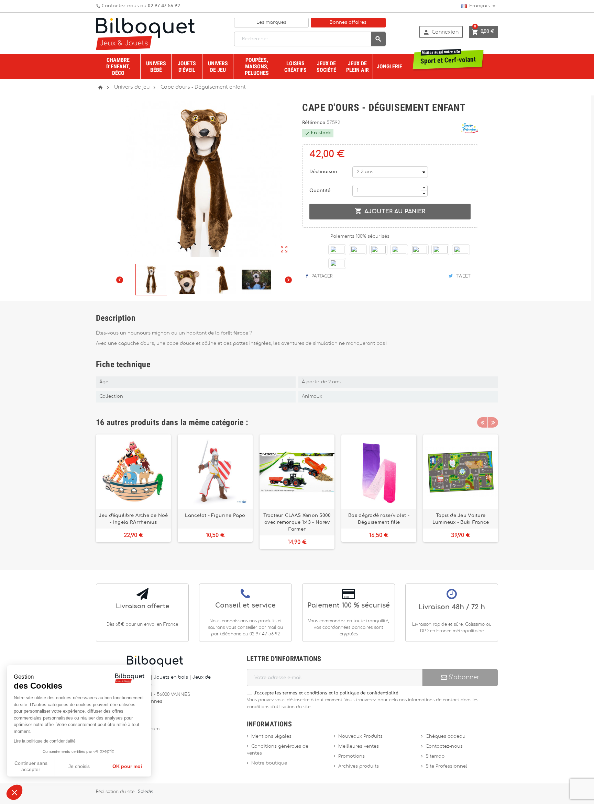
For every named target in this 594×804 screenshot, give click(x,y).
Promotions (351, 756)
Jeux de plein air (357, 66)
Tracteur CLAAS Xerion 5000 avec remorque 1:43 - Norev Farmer (297, 522)
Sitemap (435, 756)
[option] (133, 491)
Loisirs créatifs (295, 66)
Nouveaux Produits (360, 736)
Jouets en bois (171, 677)
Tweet (462, 276)
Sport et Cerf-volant (448, 57)
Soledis (145, 792)
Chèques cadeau (445, 736)
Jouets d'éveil (187, 66)
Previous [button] (482, 422)
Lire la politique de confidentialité (45, 741)
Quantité (319, 191)
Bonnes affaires (348, 22)
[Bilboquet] (145, 33)
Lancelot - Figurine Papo (215, 515)
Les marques (271, 22)
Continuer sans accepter (30, 766)
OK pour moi (127, 766)
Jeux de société (326, 66)
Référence (314, 123)
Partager (321, 276)
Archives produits (358, 766)
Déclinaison (323, 172)
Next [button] (493, 422)
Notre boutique (269, 763)
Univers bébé (156, 66)
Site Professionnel (446, 766)
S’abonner (463, 677)
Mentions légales (271, 736)
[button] (14, 792)
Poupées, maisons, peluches (257, 66)
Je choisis (79, 766)
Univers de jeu (218, 66)
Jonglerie (389, 66)
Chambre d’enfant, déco (118, 66)
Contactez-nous (444, 746)
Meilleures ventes (358, 746)
